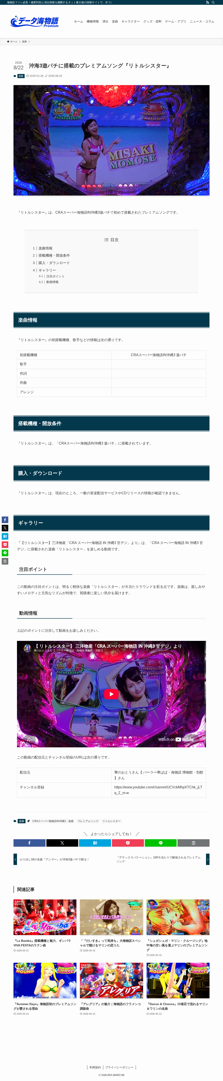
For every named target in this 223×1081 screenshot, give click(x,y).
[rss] (207, 2)
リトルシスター (111, 821)
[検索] (213, 2)
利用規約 (95, 1067)
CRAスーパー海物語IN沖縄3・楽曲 (53, 821)
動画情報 (52, 282)
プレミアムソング (88, 821)
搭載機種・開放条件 (54, 255)
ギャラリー (47, 270)
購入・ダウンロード (54, 263)
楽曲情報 (45, 248)
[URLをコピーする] (193, 843)
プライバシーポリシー (119, 1067)
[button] (30, 843)
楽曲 (21, 76)
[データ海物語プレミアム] (35, 21)
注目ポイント (55, 276)
